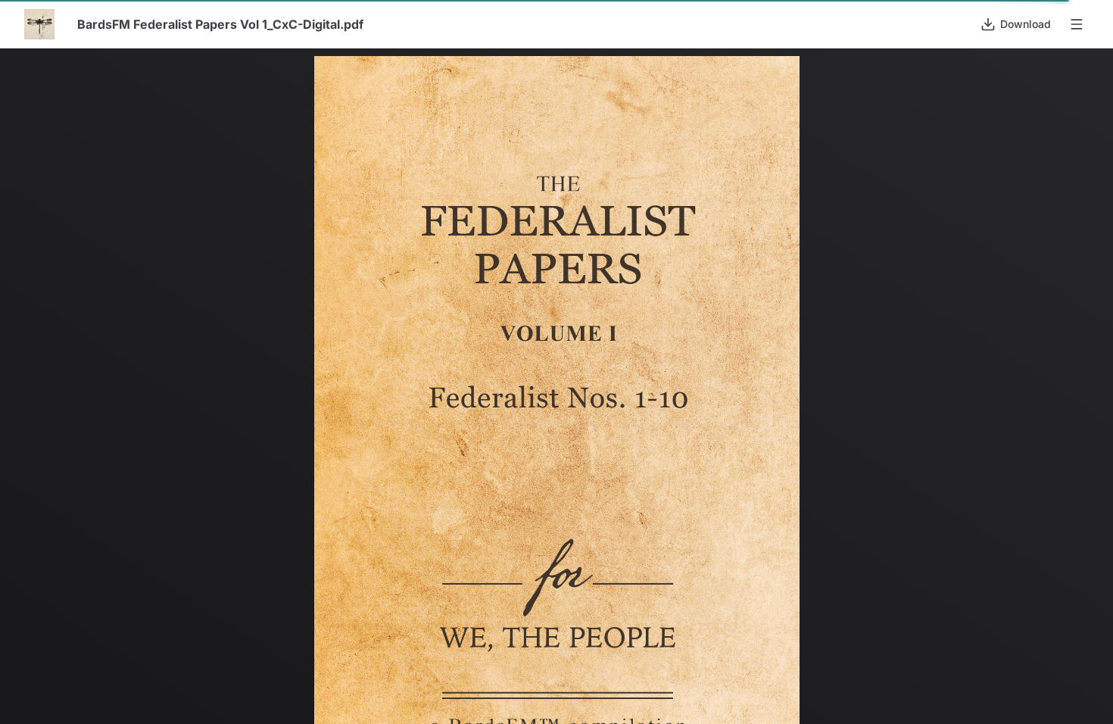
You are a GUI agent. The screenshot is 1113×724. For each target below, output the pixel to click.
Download (1025, 23)
